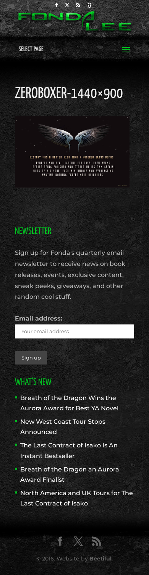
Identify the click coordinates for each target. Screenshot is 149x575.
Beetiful (100, 558)
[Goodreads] (89, 7)
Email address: (38, 318)
